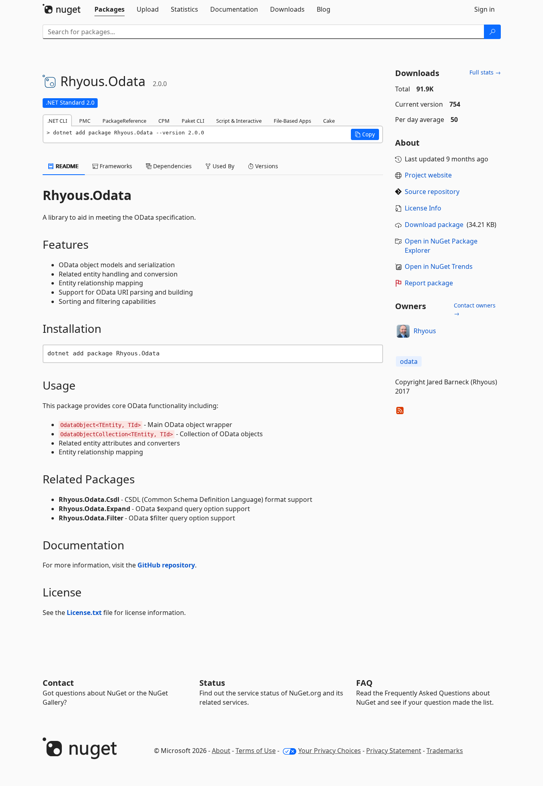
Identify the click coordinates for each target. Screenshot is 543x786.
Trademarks (444, 750)
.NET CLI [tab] (57, 120)
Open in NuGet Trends (439, 266)
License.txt (84, 612)
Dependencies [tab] (172, 166)
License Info (423, 208)
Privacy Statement (393, 750)
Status (212, 682)
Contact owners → (475, 309)
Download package (434, 224)
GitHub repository (166, 565)
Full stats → (485, 72)
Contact (58, 682)
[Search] (492, 32)
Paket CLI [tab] (193, 120)
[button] (365, 134)
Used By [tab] (222, 166)
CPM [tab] (164, 120)
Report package (429, 283)
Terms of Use (256, 750)
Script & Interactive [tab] (239, 120)
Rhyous (425, 330)
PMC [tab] (84, 120)
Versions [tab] (266, 166)
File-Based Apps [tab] (292, 120)
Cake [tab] (329, 120)
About (221, 750)
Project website (428, 175)
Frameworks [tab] (115, 166)
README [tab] (66, 166)
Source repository (432, 191)
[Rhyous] (403, 331)
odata (409, 361)
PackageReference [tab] (124, 120)
